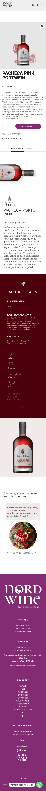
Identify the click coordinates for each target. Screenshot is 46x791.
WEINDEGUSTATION (23, 710)
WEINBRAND (23, 704)
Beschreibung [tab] (17, 148)
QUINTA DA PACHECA (11, 138)
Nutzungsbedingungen (23, 734)
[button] (42, 26)
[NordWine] (7, 5)
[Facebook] (21, 778)
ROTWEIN (23, 686)
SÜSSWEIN (23, 698)
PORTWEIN (17, 134)
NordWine (7, 785)
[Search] (33, 5)
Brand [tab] (30, 148)
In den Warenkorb (28, 126)
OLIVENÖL (23, 707)
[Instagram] (24, 778)
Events (23, 740)
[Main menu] (41, 5)
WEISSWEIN (23, 692)
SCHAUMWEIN (23, 701)
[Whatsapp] (39, 785)
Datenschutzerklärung (23, 731)
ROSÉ (23, 689)
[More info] (37, 5)
